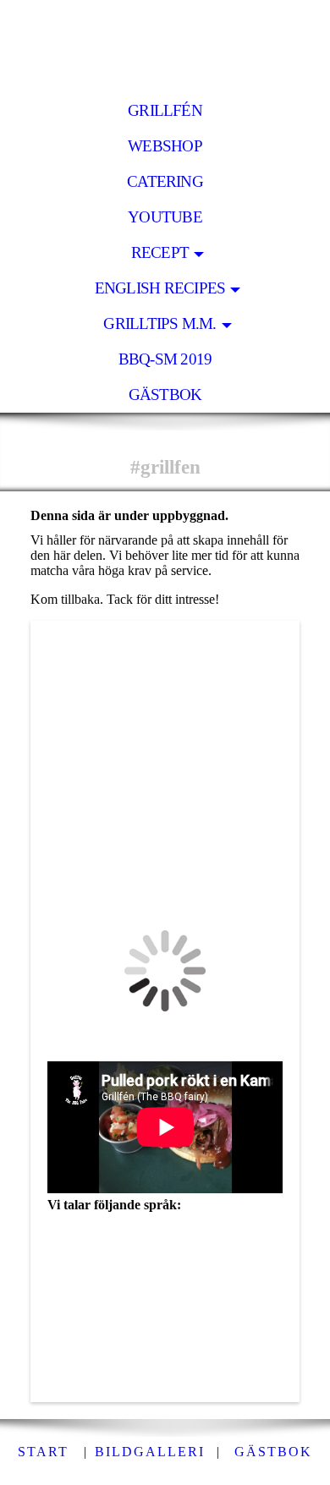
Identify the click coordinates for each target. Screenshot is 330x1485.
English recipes (160, 288)
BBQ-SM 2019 (165, 359)
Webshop (165, 146)
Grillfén (165, 110)
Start (43, 1451)
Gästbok (165, 394)
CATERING (165, 181)
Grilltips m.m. (159, 323)
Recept (160, 252)
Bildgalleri (150, 1451)
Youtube (165, 217)
